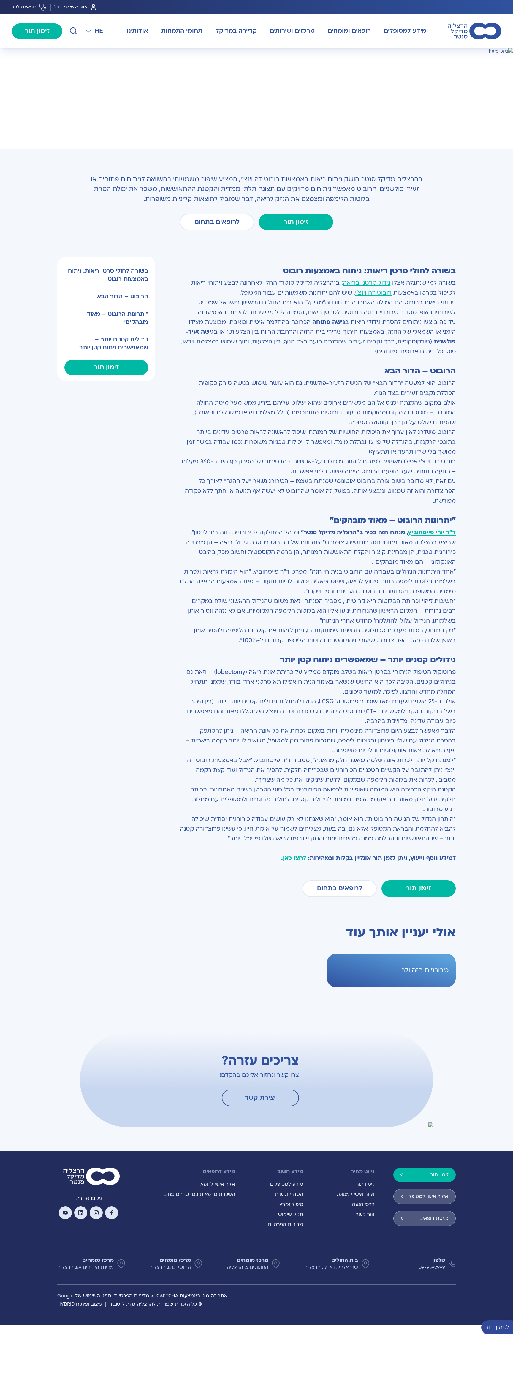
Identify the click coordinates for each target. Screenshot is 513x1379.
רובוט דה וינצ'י (373, 293)
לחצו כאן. (293, 858)
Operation (430, 55)
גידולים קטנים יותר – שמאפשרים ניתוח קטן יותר (113, 343)
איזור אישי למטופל (428, 1196)
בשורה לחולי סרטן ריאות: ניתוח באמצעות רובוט (108, 275)
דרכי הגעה (363, 1204)
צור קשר (365, 1214)
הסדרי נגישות (289, 1194)
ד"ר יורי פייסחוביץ (432, 532)
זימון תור (37, 31)
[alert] (508, 1327)
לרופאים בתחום (217, 222)
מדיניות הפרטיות (285, 1224)
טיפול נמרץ (291, 1204)
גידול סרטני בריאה (366, 283)
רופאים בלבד (24, 7)
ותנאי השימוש (98, 1296)
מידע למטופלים (286, 1184)
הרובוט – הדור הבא (122, 296)
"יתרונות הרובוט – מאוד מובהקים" (117, 318)
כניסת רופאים (433, 1218)
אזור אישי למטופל (71, 7)
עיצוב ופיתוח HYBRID (79, 1304)
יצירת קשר (260, 1097)
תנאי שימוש (290, 1214)
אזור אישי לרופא (217, 1184)
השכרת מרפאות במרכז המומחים (199, 1194)
